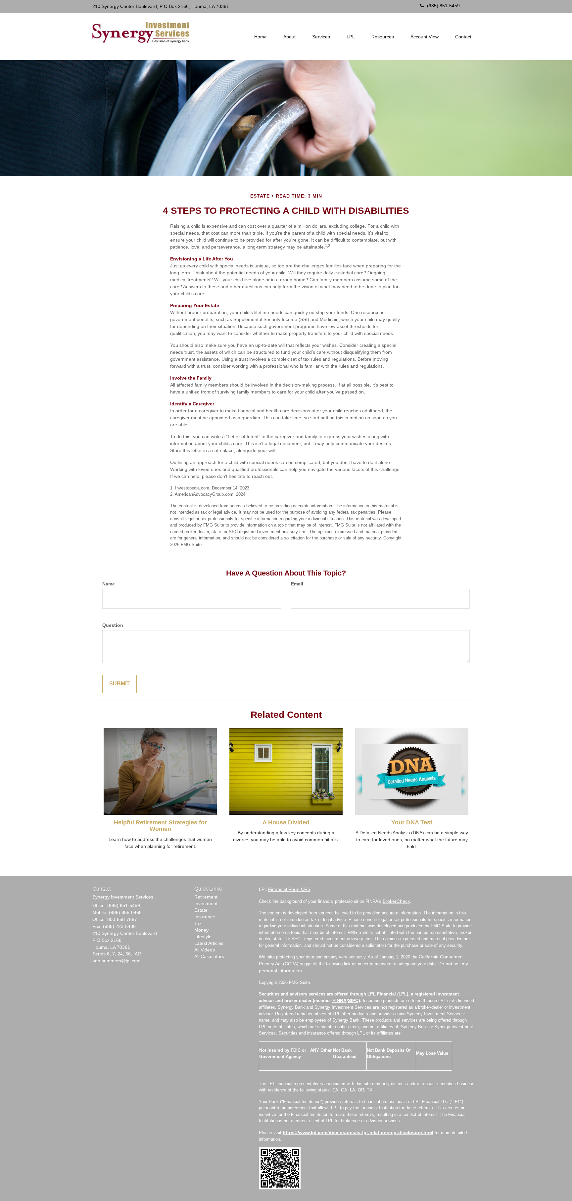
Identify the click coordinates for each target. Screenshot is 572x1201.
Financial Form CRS (289, 889)
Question (112, 625)
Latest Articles (208, 943)
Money (201, 930)
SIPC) (354, 1000)
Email (297, 583)
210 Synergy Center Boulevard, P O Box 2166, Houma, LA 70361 (160, 6)
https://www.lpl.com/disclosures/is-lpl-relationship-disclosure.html (358, 1132)
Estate (201, 910)
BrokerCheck (396, 901)
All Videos (204, 949)
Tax (198, 923)
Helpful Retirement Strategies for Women (160, 825)
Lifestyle (203, 936)
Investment (205, 903)
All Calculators (209, 956)
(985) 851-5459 (443, 5)
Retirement (205, 897)
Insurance (204, 916)
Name (108, 583)
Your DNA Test (411, 822)
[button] (289, 37)
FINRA (339, 1000)
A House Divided (286, 822)
